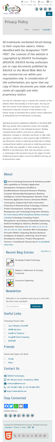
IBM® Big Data (14, 329)
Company (36, 29)
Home (25, 2)
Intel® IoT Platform (16, 333)
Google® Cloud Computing (18, 337)
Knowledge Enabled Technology (27, 260)
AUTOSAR (12, 341)
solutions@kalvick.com (16, 383)
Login (42, 2)
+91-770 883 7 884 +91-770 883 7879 (23, 387)
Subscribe (36, 306)
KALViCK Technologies (15, 376)
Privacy (16, 427)
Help (34, 2)
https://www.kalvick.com (17, 391)
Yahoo (10, 362)
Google (11, 359)
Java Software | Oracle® (18, 326)
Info (50, 2)
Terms (24, 427)
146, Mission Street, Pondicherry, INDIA (23, 380)
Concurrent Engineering (24, 280)
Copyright (8, 427)
